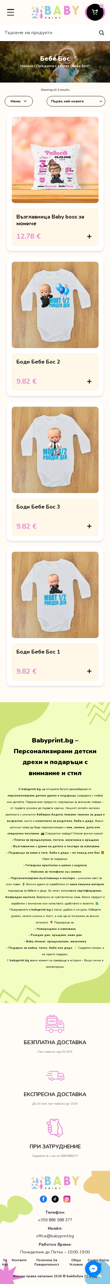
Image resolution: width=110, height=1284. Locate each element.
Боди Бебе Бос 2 (38, 361)
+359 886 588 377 (55, 1220)
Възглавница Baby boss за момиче (50, 220)
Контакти (19, 1260)
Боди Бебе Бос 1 (38, 651)
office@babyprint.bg (55, 1236)
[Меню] (10, 12)
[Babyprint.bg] (55, 12)
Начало (26, 66)
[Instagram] (66, 1199)
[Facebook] (43, 1199)
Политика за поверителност (46, 1262)
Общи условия (76, 1262)
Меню (16, 101)
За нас (5, 1262)
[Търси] (101, 32)
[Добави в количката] (89, 236)
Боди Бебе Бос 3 (38, 506)
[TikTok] (55, 1199)
